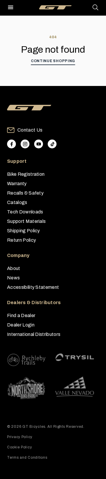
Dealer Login (20, 324)
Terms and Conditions (27, 457)
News (13, 277)
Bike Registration (25, 174)
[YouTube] (38, 144)
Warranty (17, 183)
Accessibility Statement (33, 287)
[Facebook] (11, 144)
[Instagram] (25, 144)
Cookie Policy (19, 447)
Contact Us (29, 129)
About (13, 268)
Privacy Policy (19, 437)
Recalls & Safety (25, 192)
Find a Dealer (21, 315)
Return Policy (21, 240)
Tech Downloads (25, 211)
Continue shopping (53, 61)
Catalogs (17, 202)
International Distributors (33, 334)
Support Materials (26, 221)
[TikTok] (52, 144)
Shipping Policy (23, 230)
